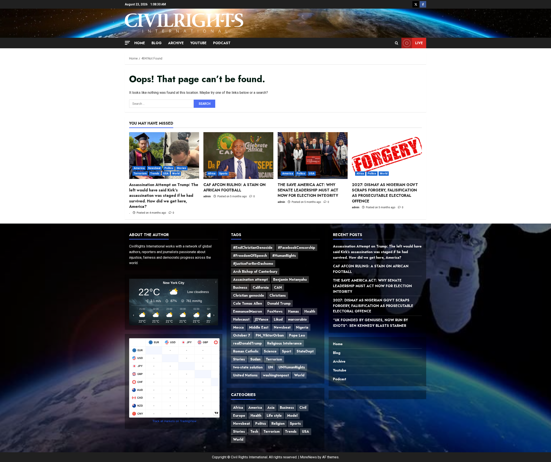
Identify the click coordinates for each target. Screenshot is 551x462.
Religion (278, 423)
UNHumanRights (292, 367)
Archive (176, 43)
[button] (127, 42)
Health (309, 311)
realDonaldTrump (247, 343)
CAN (278, 287)
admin (207, 196)
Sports (223, 173)
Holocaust (241, 319)
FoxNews (275, 311)
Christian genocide (248, 295)
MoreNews (308, 457)
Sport (286, 351)
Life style (274, 415)
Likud (278, 319)
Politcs (168, 168)
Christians (277, 295)
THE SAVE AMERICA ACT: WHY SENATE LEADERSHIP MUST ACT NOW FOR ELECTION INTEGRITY (308, 190)
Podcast (222, 43)
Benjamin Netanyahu (290, 279)
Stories (181, 168)
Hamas (293, 311)
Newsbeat (154, 168)
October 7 (241, 335)
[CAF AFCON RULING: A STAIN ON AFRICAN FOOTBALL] (238, 155)
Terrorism (140, 173)
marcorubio (297, 319)
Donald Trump (279, 303)
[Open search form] (396, 43)
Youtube (198, 43)
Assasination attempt (250, 279)
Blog (157, 43)
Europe (239, 415)
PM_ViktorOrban (270, 335)
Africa (211, 173)
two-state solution (248, 367)
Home (139, 43)
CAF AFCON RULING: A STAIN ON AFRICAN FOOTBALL (234, 187)
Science (270, 351)
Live (419, 42)
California (261, 287)
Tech (254, 431)
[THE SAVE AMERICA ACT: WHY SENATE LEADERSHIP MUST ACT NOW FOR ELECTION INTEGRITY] (313, 155)
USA (166, 173)
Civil (302, 407)
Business (240, 287)
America (139, 168)
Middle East (258, 327)
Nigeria (302, 327)
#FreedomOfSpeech (250, 255)
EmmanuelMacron (247, 311)
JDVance (261, 319)
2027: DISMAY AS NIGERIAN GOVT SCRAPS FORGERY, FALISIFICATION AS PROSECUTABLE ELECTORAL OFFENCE (385, 193)
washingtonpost (276, 375)
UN (270, 367)
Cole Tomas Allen (247, 303)
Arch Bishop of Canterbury (255, 271)
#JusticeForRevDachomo (253, 263)
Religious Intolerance (284, 343)
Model (292, 415)
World (176, 173)
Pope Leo (297, 335)
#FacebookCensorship (296, 247)
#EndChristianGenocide (252, 247)
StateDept (305, 351)
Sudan (255, 359)
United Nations (245, 375)
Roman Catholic (245, 351)
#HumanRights (284, 255)
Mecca (238, 327)
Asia (270, 407)
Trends (154, 173)
